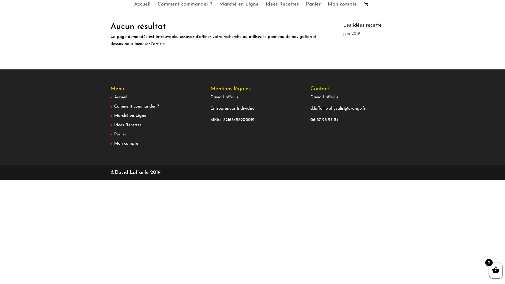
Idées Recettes (282, 5)
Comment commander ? (185, 5)
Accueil (142, 5)
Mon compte (342, 5)
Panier (313, 5)
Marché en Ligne (239, 5)
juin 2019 (351, 34)
